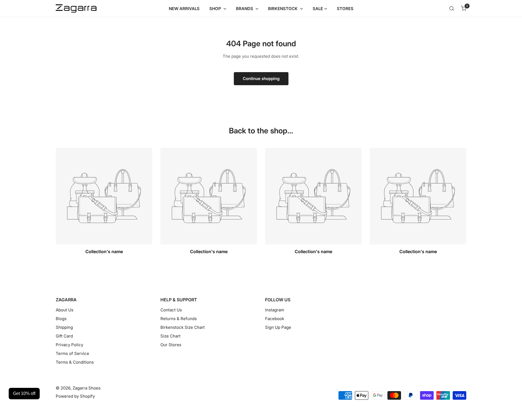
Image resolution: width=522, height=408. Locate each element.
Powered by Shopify (75, 396)
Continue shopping (261, 78)
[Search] (452, 8)
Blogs (61, 318)
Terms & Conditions (75, 362)
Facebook (274, 318)
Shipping (64, 327)
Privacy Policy (69, 344)
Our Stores (170, 344)
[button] (464, 8)
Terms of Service (72, 353)
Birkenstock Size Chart (182, 327)
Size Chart (170, 336)
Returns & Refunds (178, 318)
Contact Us (171, 309)
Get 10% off (24, 393)
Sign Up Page (278, 327)
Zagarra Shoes (87, 388)
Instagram (274, 309)
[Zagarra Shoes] (76, 8)
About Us (64, 309)
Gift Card (64, 336)
